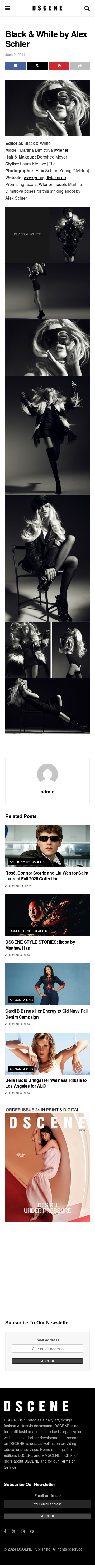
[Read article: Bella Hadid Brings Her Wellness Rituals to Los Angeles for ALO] (47, 1054)
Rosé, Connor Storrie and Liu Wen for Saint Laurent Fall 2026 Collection (46, 876)
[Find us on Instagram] (23, 1531)
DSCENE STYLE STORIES (28, 931)
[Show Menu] (7, 8)
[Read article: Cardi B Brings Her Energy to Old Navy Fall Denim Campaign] (47, 984)
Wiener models (53, 184)
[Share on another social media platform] (80, 66)
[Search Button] (87, 8)
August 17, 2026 (19, 886)
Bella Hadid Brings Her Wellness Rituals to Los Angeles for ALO (46, 1083)
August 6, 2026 (19, 955)
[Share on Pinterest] (59, 66)
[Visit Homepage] (47, 8)
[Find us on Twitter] (14, 1531)
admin (48, 791)
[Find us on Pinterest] (32, 1531)
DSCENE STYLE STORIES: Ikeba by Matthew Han (40, 945)
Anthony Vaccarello (28, 862)
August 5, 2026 (19, 1024)
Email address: (47, 1339)
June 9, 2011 (15, 54)
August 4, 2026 (19, 1093)
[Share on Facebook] (15, 66)
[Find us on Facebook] (5, 1531)
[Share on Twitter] (37, 66)
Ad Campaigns (21, 1000)
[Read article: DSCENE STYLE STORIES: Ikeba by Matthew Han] (47, 915)
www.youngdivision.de (45, 177)
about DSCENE (26, 1461)
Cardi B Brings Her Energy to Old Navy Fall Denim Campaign (46, 1014)
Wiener (61, 150)
